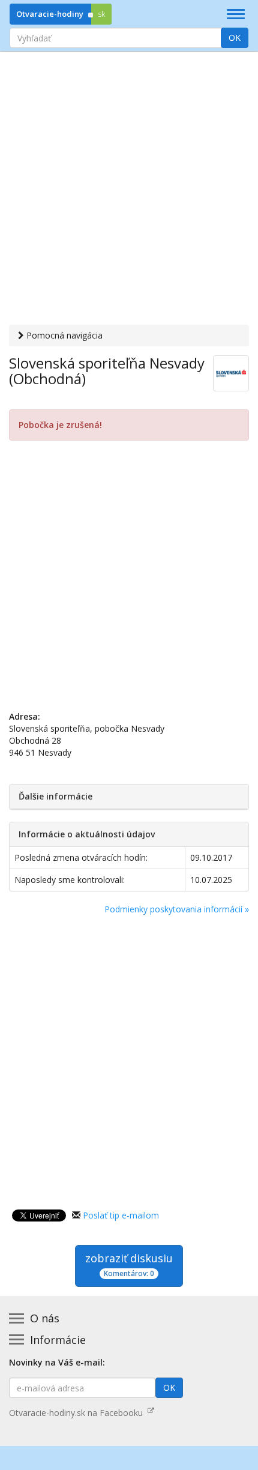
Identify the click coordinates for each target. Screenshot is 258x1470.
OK (235, 37)
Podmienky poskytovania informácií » (176, 909)
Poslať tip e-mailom (121, 1215)
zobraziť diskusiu (129, 1265)
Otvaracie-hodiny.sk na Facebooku (78, 1412)
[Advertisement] (129, 190)
